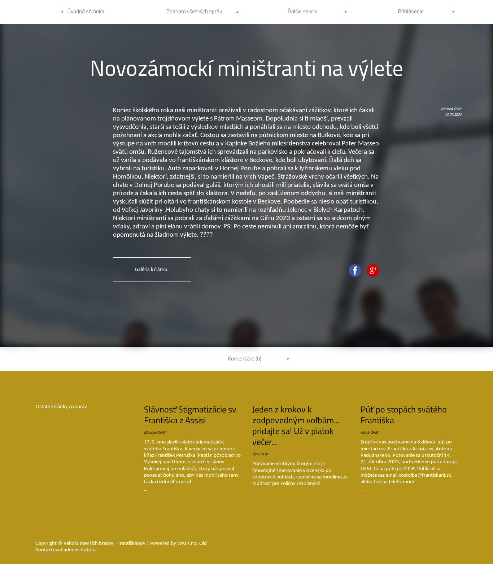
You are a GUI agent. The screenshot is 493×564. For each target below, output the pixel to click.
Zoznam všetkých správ (194, 11)
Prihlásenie (411, 11)
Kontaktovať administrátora (65, 550)
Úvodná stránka (85, 11)
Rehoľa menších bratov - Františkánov (105, 543)
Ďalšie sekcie (303, 11)
